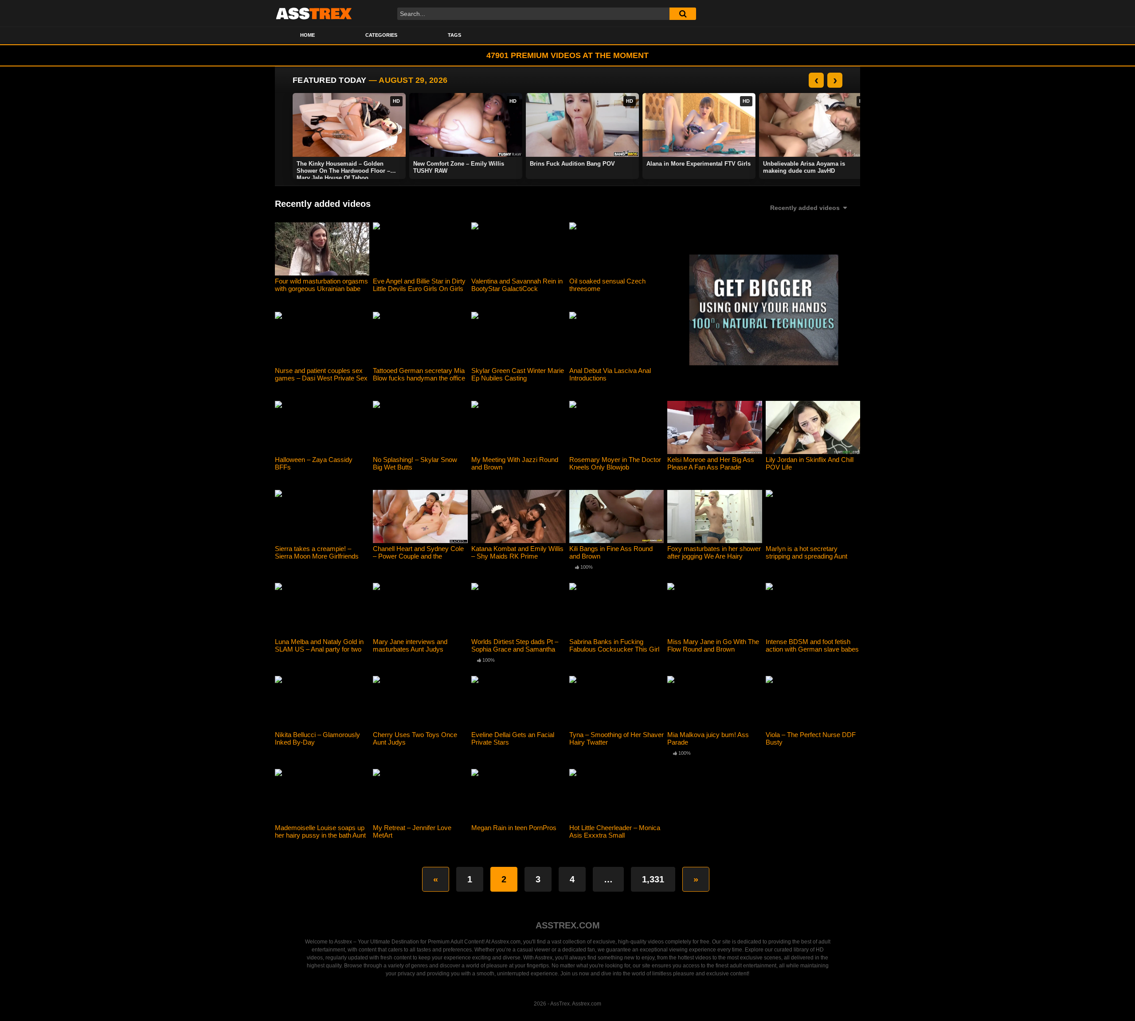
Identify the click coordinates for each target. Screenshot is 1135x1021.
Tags (454, 35)
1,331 (653, 879)
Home (307, 35)
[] (682, 14)
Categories (381, 35)
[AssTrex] (314, 13)
